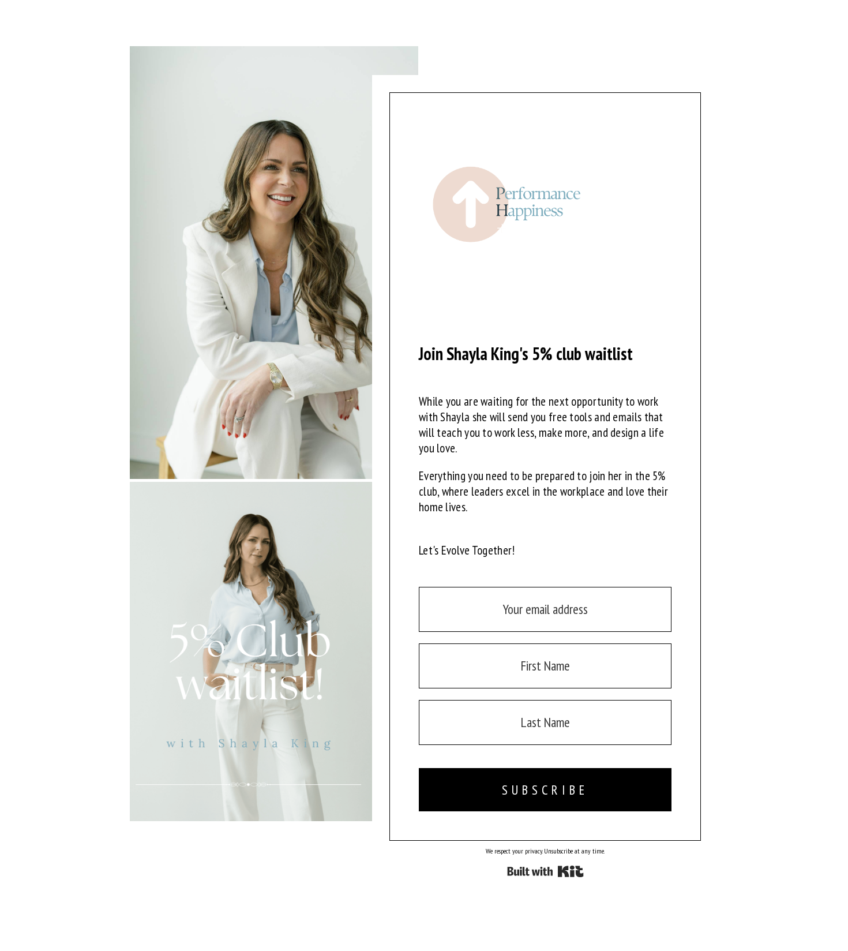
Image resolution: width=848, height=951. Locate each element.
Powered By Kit (545, 871)
